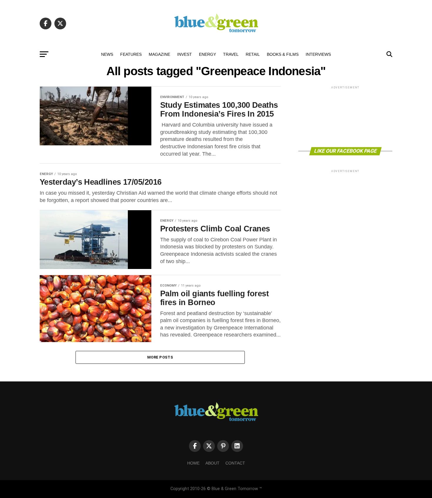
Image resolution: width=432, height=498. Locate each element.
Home (193, 463)
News (107, 54)
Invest (184, 54)
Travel (231, 54)
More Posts (160, 357)
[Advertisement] (345, 116)
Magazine (159, 54)
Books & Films (283, 54)
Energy (207, 54)
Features (131, 54)
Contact (235, 463)
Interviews (318, 54)
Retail (253, 54)
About (212, 463)
